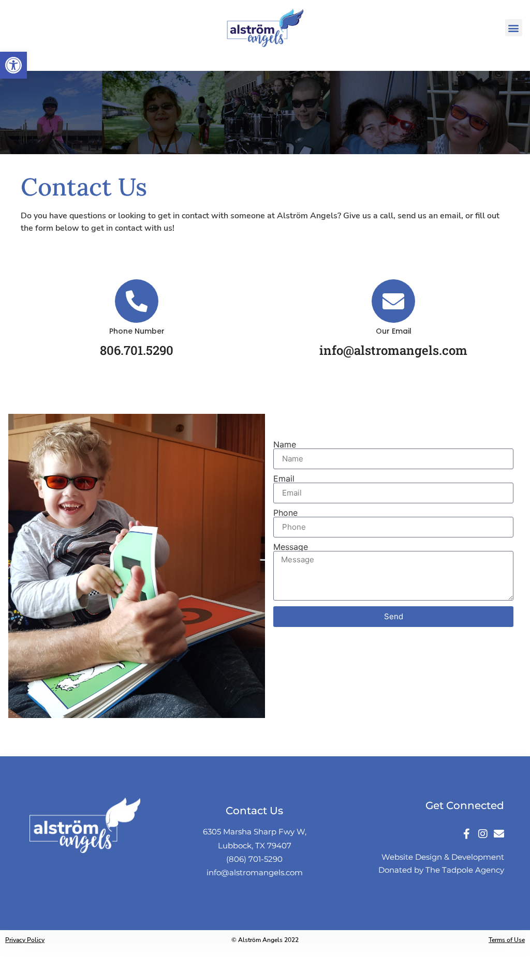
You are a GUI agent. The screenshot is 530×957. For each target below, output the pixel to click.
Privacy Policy (25, 940)
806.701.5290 (136, 350)
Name (284, 444)
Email (284, 478)
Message (290, 547)
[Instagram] (483, 834)
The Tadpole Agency (464, 870)
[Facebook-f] (467, 834)
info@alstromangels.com (255, 872)
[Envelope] (499, 834)
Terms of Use (507, 940)
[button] (513, 27)
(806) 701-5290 (254, 859)
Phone (285, 513)
